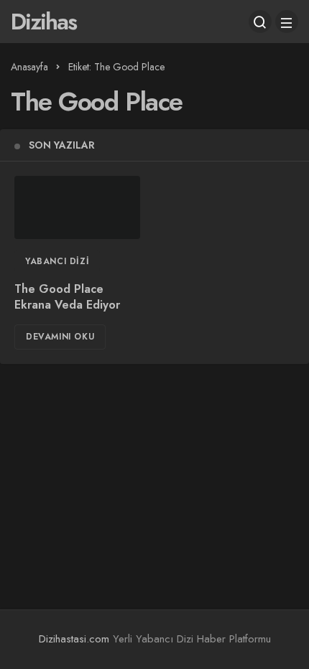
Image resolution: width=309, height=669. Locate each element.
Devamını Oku (60, 336)
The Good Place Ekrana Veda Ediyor (67, 297)
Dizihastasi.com (74, 639)
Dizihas (43, 21)
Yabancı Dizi (57, 261)
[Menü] (286, 21)
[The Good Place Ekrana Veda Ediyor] (77, 207)
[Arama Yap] (260, 21)
